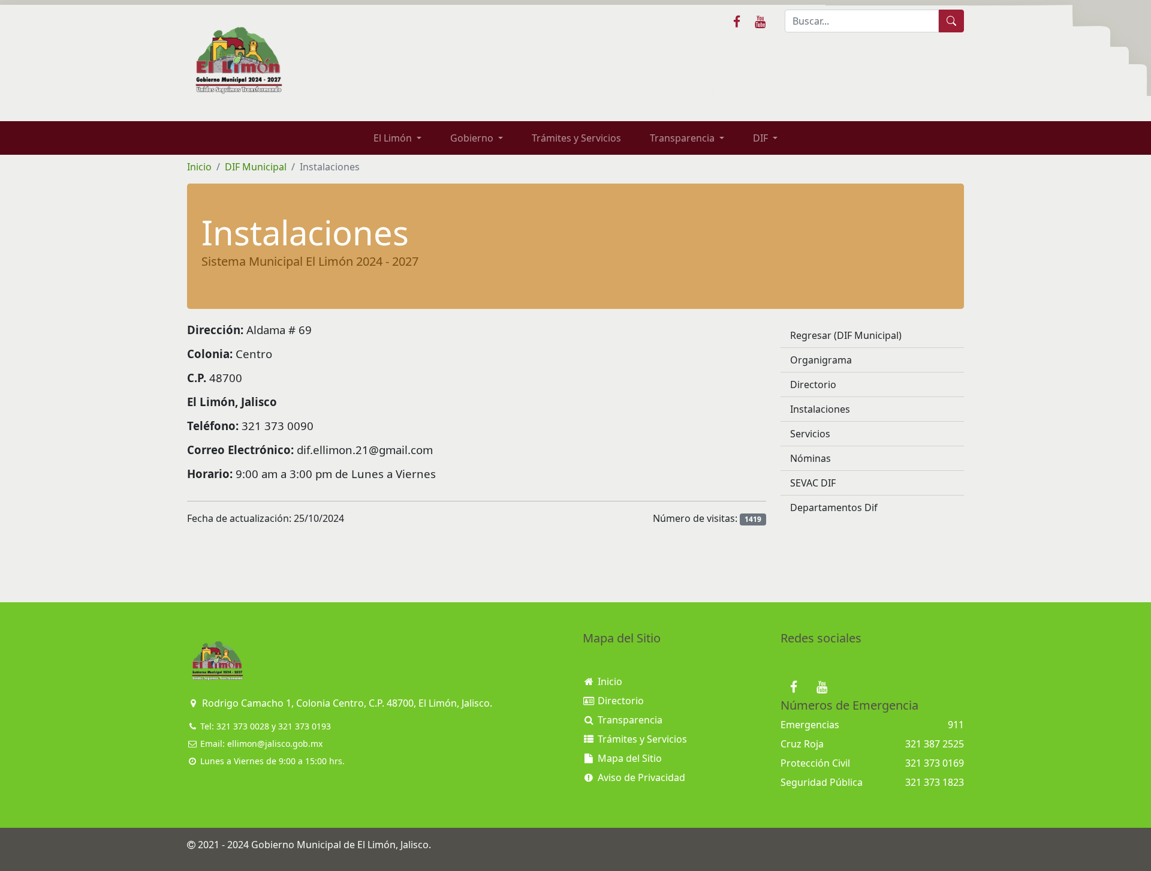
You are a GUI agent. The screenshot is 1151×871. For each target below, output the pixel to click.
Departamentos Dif (834, 507)
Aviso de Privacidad (640, 777)
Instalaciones (820, 409)
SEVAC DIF (813, 482)
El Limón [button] (393, 138)
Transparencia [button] (683, 138)
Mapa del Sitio (628, 758)
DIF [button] (761, 138)
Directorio (813, 384)
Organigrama (821, 360)
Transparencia (628, 719)
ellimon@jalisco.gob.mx (275, 743)
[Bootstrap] (217, 661)
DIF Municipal (256, 166)
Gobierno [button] (473, 138)
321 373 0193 (304, 726)
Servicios (810, 433)
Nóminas (810, 458)
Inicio (199, 166)
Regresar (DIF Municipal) (846, 335)
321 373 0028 (242, 726)
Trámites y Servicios (576, 138)
